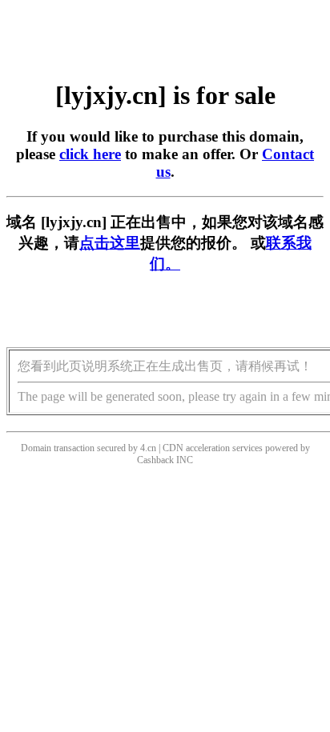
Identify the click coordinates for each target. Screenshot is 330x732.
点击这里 (109, 242)
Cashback (155, 460)
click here (90, 154)
